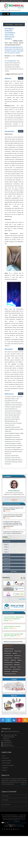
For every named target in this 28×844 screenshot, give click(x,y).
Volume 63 (6, 561)
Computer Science (8, 655)
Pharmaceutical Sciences (10, 673)
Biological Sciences (8, 651)
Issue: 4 (6, 544)
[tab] (14, 541)
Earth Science (17, 655)
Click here (11, 620)
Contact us (4, 770)
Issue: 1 (6, 552)
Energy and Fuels (8, 658)
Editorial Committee (6, 760)
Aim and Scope (5, 758)
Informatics (17, 662)
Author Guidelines (6, 763)
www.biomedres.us (18, 824)
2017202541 (19, 10)
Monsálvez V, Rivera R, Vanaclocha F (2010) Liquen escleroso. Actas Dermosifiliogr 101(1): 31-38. (14, 398)
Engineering (16, 658)
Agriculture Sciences (9, 648)
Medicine (6, 667)
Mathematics (17, 664)
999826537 (12, 10)
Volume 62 (6, 565)
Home (3, 755)
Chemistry (14, 653)
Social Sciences (8, 669)
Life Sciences (13, 667)
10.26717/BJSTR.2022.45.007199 (15, 74)
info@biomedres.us (6, 1)
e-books (14, 679)
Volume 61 (6, 568)
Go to (20, 78)
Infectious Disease (8, 662)
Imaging (19, 660)
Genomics (6, 660)
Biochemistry (7, 671)
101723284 (6, 10)
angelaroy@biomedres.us (8, 746)
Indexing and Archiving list (8, 765)
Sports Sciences (16, 669)
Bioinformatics (7, 653)
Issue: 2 (6, 549)
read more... (24, 784)
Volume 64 (6, 558)
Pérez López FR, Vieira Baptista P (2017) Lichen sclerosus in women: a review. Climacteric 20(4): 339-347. (13, 413)
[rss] (16, 829)
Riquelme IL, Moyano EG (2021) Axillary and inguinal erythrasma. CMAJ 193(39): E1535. (14, 429)
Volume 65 (6, 555)
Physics (19, 667)
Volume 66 (6, 541)
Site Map (21, 1)
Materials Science (8, 664)
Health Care (13, 660)
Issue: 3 (6, 547)
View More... (14, 571)
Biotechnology (18, 651)
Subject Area (5, 767)
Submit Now (8, 637)
